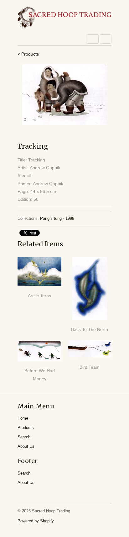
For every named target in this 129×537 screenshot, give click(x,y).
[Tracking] (64, 94)
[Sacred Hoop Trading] (64, 18)
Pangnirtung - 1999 (57, 218)
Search (24, 437)
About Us (26, 446)
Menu (92, 39)
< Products (28, 54)
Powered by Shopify (36, 521)
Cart (105, 39)
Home (23, 418)
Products (26, 427)
